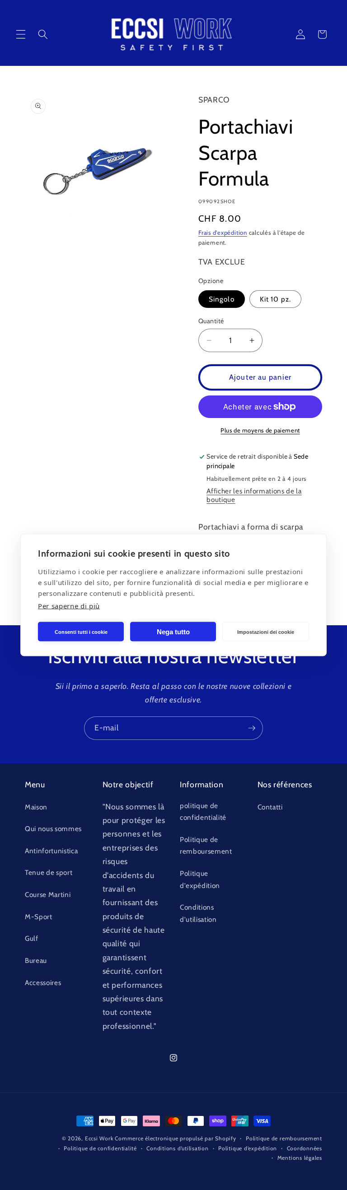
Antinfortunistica (51, 850)
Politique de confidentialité (100, 1148)
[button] (21, 34)
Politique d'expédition (200, 879)
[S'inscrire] (252, 728)
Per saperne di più (69, 605)
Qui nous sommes (53, 828)
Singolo (221, 299)
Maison (36, 807)
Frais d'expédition (222, 232)
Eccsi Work (99, 1138)
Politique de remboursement (206, 845)
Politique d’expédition (247, 1148)
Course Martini (47, 894)
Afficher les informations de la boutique (253, 495)
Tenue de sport (48, 872)
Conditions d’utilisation (177, 1148)
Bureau (36, 960)
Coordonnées (304, 1148)
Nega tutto (173, 631)
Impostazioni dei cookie (265, 631)
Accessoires (43, 982)
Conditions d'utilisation (198, 913)
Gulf (31, 938)
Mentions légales (299, 1157)
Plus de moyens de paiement (260, 430)
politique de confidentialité (203, 811)
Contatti (270, 807)
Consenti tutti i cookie (81, 631)
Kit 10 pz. (275, 299)
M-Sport (38, 916)
